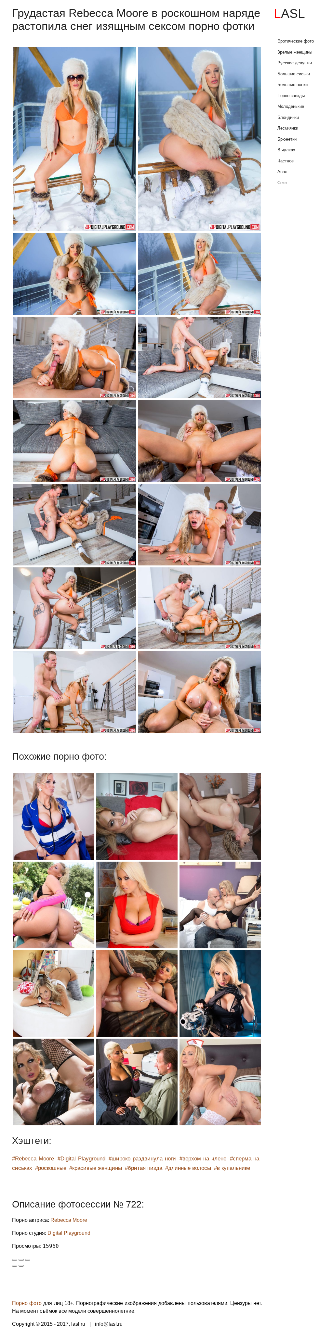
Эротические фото (295, 41)
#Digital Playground (81, 1159)
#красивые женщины (95, 1168)
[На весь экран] (21, 1260)
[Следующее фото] (21, 1266)
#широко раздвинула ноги (142, 1159)
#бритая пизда (143, 1168)
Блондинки (288, 117)
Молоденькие (290, 106)
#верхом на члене (203, 1159)
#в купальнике (232, 1168)
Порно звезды (291, 95)
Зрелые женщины (294, 52)
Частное (285, 160)
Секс (282, 182)
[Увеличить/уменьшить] (27, 1260)
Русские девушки (294, 62)
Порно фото (27, 1303)
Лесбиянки (287, 128)
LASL (289, 13)
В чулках (286, 149)
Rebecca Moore (68, 1220)
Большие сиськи (293, 73)
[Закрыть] (14, 1260)
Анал (282, 171)
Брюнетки (287, 139)
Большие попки (292, 84)
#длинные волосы (188, 1168)
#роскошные (50, 1168)
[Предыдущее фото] (14, 1266)
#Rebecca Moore (33, 1159)
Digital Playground (68, 1233)
